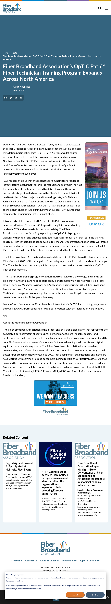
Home (6, 53)
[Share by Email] (21, 97)
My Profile (16, 560)
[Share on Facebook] (5, 97)
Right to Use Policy (89, 560)
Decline (95, 595)
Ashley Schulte (21, 86)
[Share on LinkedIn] (15, 97)
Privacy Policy (69, 560)
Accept (75, 595)
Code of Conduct (49, 560)
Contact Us (31, 560)
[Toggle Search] (99, 8)
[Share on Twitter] (10, 97)
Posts (14, 53)
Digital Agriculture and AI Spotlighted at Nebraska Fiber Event (19, 466)
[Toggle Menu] (106, 8)
